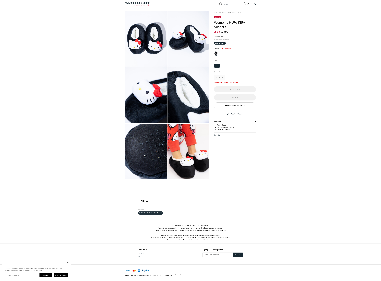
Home (215, 12)
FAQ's (139, 256)
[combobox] (232, 4)
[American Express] (139, 270)
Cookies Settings (13, 275)
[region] (36, 269)
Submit (238, 255)
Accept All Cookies (61, 275)
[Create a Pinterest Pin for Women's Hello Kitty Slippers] (215, 135)
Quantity (217, 72)
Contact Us (141, 253)
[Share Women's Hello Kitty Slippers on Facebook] (219, 135)
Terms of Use (168, 275)
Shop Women (232, 12)
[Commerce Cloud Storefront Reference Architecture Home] (138, 4)
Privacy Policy (157, 275)
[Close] (68, 262)
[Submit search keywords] (222, 4)
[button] (251, 4)
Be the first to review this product (151, 213)
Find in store (233, 82)
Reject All (46, 275)
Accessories (222, 12)
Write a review (219, 43)
